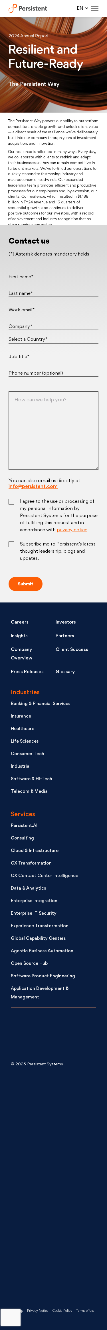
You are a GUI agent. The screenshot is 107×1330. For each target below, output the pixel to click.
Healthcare (22, 729)
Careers (20, 622)
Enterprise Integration (34, 901)
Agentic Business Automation (42, 951)
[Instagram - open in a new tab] (53, 1277)
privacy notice (72, 530)
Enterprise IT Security (33, 914)
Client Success (72, 649)
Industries (25, 693)
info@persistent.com (33, 486)
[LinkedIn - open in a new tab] (53, 1095)
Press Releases (27, 672)
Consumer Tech (27, 754)
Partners (65, 636)
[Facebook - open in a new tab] (53, 1232)
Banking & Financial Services (40, 704)
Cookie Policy (62, 1311)
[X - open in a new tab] (53, 1140)
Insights (19, 636)
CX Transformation (31, 863)
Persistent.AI (24, 826)
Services (23, 815)
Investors (66, 622)
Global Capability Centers (38, 939)
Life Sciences (25, 741)
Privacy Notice (38, 1311)
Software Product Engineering (43, 976)
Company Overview (21, 654)
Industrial (21, 767)
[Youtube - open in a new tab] (53, 1186)
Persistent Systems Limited (28, 9)
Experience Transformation (39, 926)
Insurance (21, 716)
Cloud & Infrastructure (34, 851)
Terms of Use (85, 1311)
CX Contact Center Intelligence (44, 876)
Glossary (65, 672)
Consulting (22, 838)
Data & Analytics (28, 888)
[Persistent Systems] (30, 1036)
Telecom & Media (29, 792)
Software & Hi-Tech (31, 779)
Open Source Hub (29, 964)
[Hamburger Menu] (94, 8)
